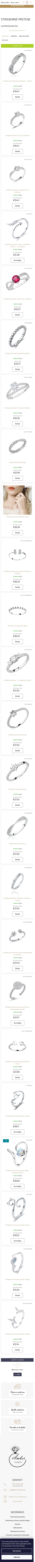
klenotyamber (17, 1501)
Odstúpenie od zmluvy (17, 1531)
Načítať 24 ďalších (17, 1360)
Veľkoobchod (17, 1528)
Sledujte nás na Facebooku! (17, 1497)
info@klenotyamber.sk (17, 1490)
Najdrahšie (14, 36)
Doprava (17, 1524)
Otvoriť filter (17, 46)
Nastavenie (17, 1551)
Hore (18, 1374)
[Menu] (31, 2)
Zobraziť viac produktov (16, 30)
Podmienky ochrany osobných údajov (17, 1520)
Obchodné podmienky (17, 1517)
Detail (17, 97)
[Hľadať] (23, 2)
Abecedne (5, 40)
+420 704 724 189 (17, 1484)
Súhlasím (17, 1557)
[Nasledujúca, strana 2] (17, 1365)
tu (23, 1546)
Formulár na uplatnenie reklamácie (17, 1535)
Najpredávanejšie (24, 36)
